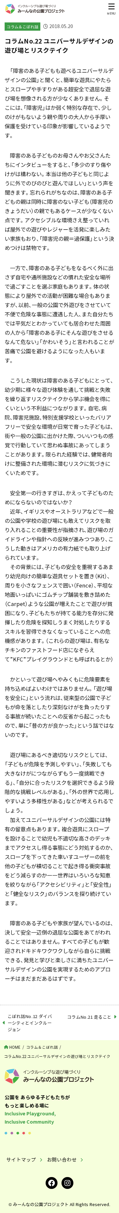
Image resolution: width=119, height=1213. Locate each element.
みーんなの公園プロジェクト (41, 1204)
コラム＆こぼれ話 (22, 27)
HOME (14, 1047)
